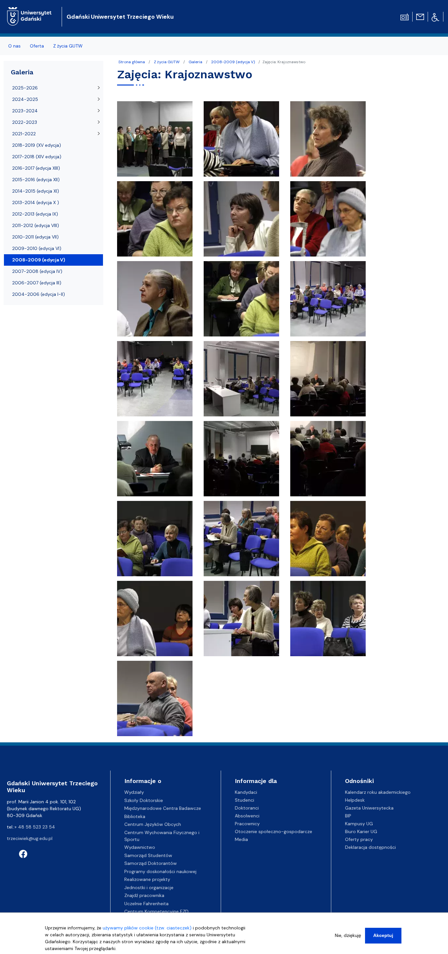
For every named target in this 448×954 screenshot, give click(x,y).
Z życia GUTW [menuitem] (68, 46)
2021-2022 (24, 134)
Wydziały (134, 792)
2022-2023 (24, 122)
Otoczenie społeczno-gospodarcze (273, 831)
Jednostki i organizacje (148, 887)
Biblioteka (134, 816)
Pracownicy (247, 824)
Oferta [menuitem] (37, 46)
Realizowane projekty (147, 879)
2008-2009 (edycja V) (233, 62)
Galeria (195, 62)
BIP (348, 816)
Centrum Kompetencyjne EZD (156, 911)
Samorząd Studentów (148, 855)
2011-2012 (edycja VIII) (35, 225)
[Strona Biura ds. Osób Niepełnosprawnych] (435, 17)
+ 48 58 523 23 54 (34, 827)
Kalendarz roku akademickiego (378, 792)
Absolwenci (247, 816)
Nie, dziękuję (348, 935)
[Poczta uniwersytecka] (420, 16)
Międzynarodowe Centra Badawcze (162, 808)
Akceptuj (383, 935)
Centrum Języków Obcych (152, 824)
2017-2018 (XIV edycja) (36, 157)
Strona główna (131, 62)
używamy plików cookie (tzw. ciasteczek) (147, 928)
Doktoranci (247, 808)
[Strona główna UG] (29, 11)
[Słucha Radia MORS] (404, 16)
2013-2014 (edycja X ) (35, 202)
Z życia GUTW (167, 62)
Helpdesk (355, 800)
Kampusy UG (359, 824)
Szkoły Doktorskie (143, 800)
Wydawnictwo (139, 847)
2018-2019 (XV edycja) (36, 145)
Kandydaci (246, 792)
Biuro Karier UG (361, 831)
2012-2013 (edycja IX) (35, 214)
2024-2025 (25, 99)
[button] (155, 140)
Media (241, 839)
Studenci (244, 800)
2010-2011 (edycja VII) (35, 237)
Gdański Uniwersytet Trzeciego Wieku (120, 16)
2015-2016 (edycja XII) (36, 179)
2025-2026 (25, 88)
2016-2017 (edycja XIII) (36, 168)
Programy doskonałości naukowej (160, 871)
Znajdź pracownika (144, 895)
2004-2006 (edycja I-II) (38, 294)
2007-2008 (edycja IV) (37, 271)
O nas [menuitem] (14, 46)
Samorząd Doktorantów (150, 863)
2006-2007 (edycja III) (36, 283)
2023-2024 (25, 111)
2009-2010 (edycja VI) (36, 248)
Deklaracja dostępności (370, 847)
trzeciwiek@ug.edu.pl (29, 838)
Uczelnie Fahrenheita (146, 903)
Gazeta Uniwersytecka (369, 808)
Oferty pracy (359, 839)
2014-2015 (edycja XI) (35, 191)
